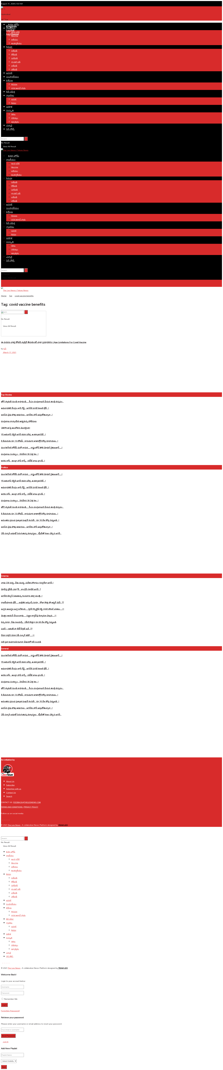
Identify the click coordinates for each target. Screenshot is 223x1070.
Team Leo (63, 825)
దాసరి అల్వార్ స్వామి (18, 88)
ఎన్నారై (9, 125)
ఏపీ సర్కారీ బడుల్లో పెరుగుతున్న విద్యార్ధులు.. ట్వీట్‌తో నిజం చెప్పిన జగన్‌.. (31, 533)
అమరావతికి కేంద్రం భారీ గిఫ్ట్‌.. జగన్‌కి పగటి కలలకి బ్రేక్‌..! (25, 408)
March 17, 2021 (9, 352)
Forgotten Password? (10, 1011)
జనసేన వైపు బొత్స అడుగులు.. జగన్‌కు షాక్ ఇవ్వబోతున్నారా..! (27, 414)
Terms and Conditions (12, 807)
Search (9, 796)
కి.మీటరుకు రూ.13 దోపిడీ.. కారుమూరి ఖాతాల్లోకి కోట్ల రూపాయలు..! (29, 441)
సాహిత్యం (14, 118)
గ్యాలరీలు (10, 95)
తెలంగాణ (14, 36)
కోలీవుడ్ (14, 54)
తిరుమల (14, 84)
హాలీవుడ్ (14, 69)
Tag (10, 296)
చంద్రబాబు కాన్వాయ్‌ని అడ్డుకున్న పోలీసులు (19, 421)
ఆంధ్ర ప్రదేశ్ (15, 32)
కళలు (13, 114)
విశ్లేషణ (9, 80)
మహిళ (9, 106)
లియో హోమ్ (13, 24)
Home (3, 296)
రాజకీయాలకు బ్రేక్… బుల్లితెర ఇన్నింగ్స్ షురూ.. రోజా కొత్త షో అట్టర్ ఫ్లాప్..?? (32, 602)
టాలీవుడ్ (14, 51)
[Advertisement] (48, 16)
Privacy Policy (31, 807)
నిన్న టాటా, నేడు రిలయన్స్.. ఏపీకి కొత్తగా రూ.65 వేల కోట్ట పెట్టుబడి (28, 622)
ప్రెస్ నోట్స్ (10, 129)
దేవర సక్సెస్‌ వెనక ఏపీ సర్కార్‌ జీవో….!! (17, 635)
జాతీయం (14, 39)
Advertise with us (13, 789)
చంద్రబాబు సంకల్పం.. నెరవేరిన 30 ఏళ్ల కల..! (20, 454)
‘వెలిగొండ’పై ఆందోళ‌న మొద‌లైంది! (15, 428)
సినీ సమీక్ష (10, 91)
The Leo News (14, 825)
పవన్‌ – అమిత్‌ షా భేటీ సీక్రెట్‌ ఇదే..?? (16, 628)
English (3, 298)
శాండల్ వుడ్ (15, 62)
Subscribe (10, 785)
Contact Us (11, 792)
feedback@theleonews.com (27, 802)
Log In (5, 1042)
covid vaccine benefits (24, 296)
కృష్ (4, 348)
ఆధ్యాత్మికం (15, 122)
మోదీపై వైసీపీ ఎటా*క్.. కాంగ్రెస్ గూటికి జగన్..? (21, 589)
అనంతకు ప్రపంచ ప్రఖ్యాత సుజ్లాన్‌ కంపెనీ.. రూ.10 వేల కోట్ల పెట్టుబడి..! (30, 520)
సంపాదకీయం (12, 76)
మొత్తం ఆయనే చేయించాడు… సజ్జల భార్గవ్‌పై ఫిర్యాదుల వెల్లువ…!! (28, 615)
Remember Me (10, 999)
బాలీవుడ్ (14, 66)
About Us (10, 781)
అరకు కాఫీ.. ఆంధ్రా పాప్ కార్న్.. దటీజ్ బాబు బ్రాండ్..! (23, 460)
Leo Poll (10, 30)
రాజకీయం (10, 28)
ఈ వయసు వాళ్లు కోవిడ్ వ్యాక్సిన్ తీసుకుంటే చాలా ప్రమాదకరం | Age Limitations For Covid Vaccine (43, 342)
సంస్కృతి (10, 110)
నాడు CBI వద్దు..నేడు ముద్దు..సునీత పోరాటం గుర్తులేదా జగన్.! (27, 582)
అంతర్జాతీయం (16, 43)
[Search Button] (26, 139)
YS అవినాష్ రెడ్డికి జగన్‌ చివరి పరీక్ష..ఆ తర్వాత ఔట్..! (23, 434)
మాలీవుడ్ (14, 58)
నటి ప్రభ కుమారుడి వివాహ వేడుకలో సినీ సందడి (21, 642)
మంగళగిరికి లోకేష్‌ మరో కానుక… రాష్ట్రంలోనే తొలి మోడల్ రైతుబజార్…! (31, 447)
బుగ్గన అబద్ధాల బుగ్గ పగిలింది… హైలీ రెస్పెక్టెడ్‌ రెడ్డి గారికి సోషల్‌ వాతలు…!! (32, 609)
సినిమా (9, 47)
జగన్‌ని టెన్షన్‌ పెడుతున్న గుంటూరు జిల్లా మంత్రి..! (21, 596)
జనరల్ (9, 73)
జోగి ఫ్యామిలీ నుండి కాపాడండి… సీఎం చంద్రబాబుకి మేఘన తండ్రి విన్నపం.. (32, 401)
